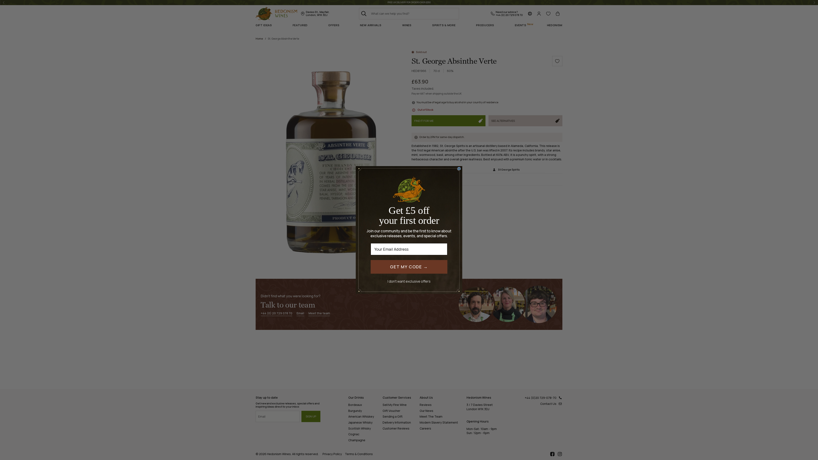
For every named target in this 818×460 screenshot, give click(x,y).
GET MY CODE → (409, 267)
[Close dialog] (459, 169)
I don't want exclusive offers (409, 281)
